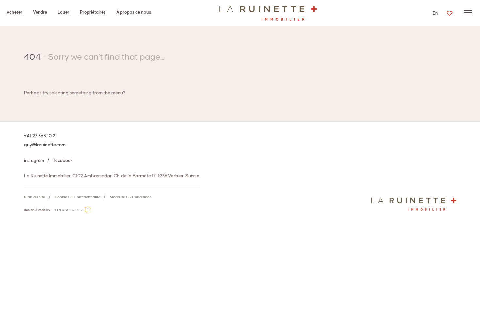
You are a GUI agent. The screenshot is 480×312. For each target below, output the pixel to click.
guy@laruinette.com (45, 145)
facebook (63, 160)
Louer (63, 12)
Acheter (14, 12)
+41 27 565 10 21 (40, 136)
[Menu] (467, 12)
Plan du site (34, 197)
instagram (34, 160)
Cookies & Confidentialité (78, 197)
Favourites (449, 13)
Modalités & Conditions (131, 197)
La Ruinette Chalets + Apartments (268, 13)
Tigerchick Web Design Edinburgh (72, 210)
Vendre (40, 12)
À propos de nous (133, 12)
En (435, 13)
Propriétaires (92, 12)
